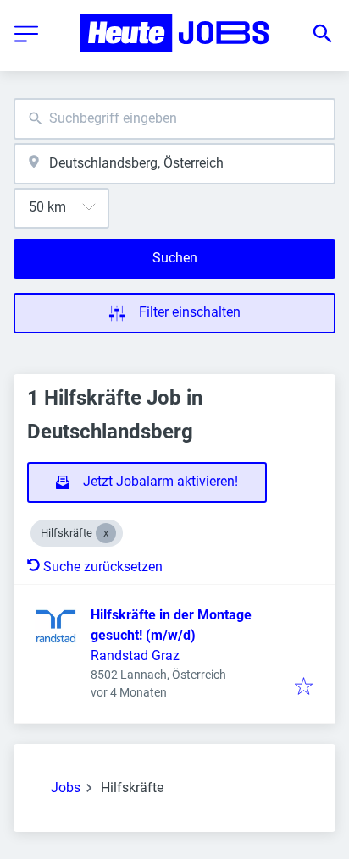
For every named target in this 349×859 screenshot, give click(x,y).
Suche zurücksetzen (103, 567)
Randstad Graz (135, 655)
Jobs (65, 787)
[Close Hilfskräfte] (106, 533)
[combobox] (174, 119)
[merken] (303, 687)
